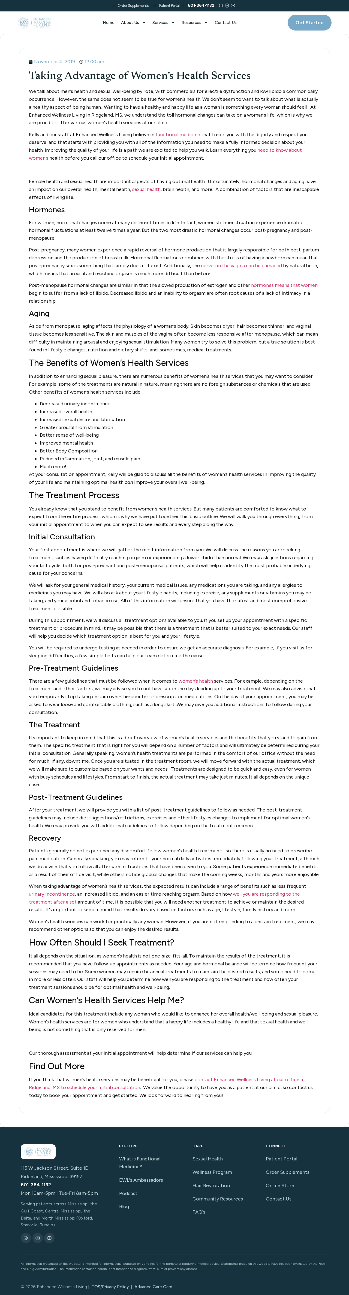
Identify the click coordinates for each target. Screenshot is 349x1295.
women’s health (196, 681)
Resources (191, 22)
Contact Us (226, 22)
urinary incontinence (52, 894)
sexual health (146, 189)
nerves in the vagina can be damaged (241, 266)
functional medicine (177, 135)
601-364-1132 (36, 1185)
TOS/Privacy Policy (110, 1286)
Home (109, 22)
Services (160, 22)
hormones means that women (284, 285)
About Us (130, 22)
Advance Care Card (153, 1286)
